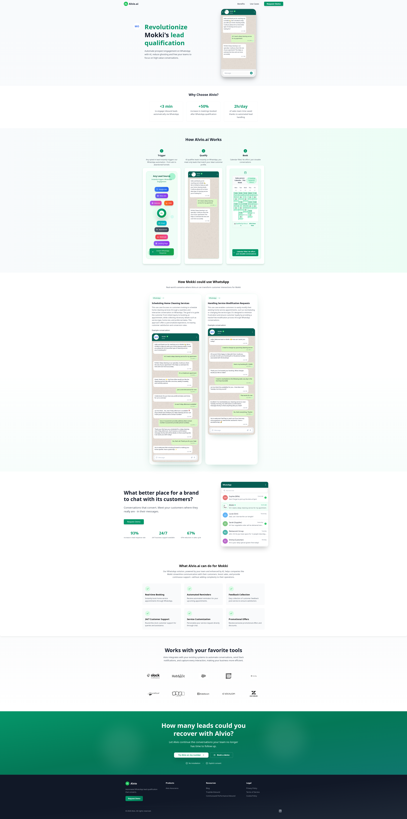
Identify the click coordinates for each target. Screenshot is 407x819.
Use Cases (254, 4)
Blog (208, 788)
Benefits (241, 4)
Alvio (134, 783)
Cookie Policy (251, 796)
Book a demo (223, 755)
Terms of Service (253, 792)
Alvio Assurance (172, 788)
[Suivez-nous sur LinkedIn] (280, 811)
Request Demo (274, 4)
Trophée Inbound (213, 792)
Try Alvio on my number (189, 755)
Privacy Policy (251, 788)
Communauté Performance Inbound (220, 796)
